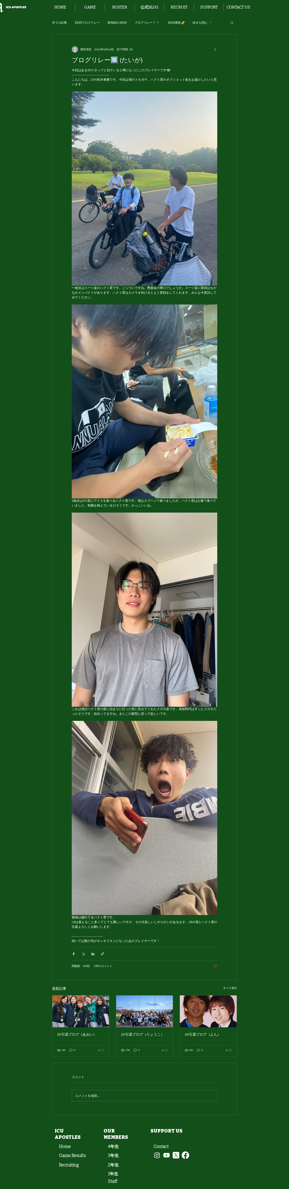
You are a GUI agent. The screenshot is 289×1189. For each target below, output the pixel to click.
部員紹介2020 (117, 22)
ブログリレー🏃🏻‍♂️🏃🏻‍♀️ (147, 22)
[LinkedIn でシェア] (93, 954)
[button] (90, 7)
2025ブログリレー (87, 22)
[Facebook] (185, 1155)
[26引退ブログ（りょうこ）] (144, 1011)
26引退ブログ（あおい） (77, 1034)
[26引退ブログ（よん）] (208, 1011)
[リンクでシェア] (102, 954)
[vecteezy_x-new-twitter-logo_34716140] (176, 1155)
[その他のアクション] (215, 49)
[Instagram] (157, 1155)
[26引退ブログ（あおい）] (80, 1011)
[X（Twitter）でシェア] (83, 954)
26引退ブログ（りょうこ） (142, 1034)
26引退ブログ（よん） (203, 1034)
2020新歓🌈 (176, 22)
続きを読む (200, 22)
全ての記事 (59, 22)
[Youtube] (166, 1155)
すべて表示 (230, 988)
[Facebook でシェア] (73, 954)
